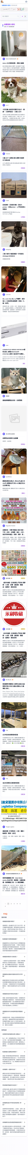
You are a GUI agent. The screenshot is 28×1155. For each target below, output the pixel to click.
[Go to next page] (5, 906)
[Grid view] (22, 16)
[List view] (25, 16)
